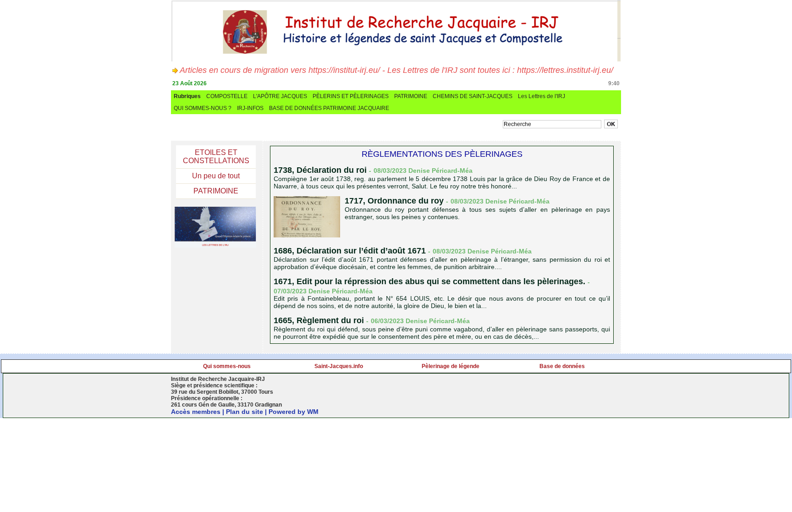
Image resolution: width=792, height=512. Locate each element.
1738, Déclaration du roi (321, 170)
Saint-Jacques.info (338, 366)
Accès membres (195, 411)
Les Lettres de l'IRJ (541, 96)
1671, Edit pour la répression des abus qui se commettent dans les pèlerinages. (429, 281)
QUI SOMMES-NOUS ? (202, 108)
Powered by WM (294, 411)
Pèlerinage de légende (450, 366)
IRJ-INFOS (250, 108)
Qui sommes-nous (227, 366)
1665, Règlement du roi (319, 320)
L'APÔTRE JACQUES (280, 96)
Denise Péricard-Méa (440, 170)
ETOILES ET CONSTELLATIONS (216, 157)
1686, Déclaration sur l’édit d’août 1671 (350, 250)
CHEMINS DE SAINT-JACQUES (472, 96)
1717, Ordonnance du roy (394, 200)
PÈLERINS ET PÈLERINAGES (351, 96)
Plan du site (244, 411)
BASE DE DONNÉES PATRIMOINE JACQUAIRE (329, 108)
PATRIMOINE (410, 96)
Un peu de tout (216, 176)
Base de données (562, 366)
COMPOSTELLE (227, 96)
